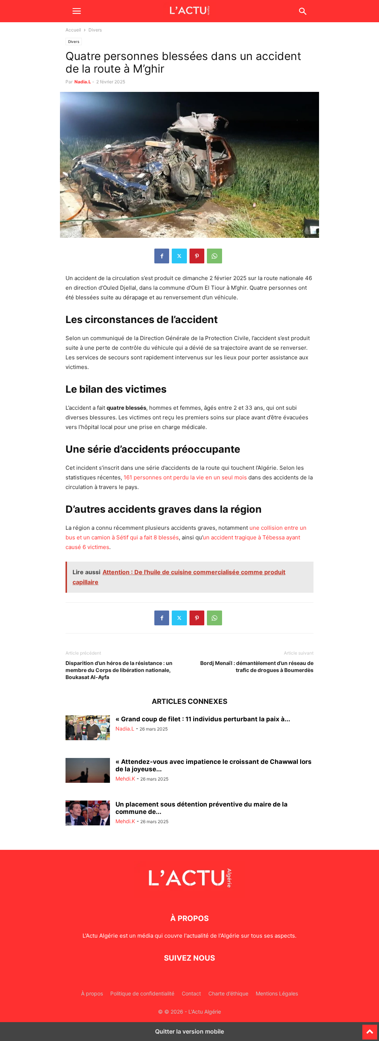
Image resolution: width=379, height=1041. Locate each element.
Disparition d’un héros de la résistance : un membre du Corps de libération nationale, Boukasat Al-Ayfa (119, 670)
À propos (92, 993)
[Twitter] (179, 256)
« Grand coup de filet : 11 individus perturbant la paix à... (202, 719)
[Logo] (189, 895)
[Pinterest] (197, 256)
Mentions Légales (277, 993)
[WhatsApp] (214, 256)
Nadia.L (82, 81)
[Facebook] (161, 256)
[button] (77, 11)
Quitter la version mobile (189, 1031)
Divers (73, 41)
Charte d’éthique (228, 993)
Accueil (73, 30)
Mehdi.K (125, 778)
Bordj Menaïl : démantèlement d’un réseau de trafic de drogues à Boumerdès (256, 666)
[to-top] (369, 1029)
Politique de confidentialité (142, 993)
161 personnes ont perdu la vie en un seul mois (185, 477)
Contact (191, 993)
